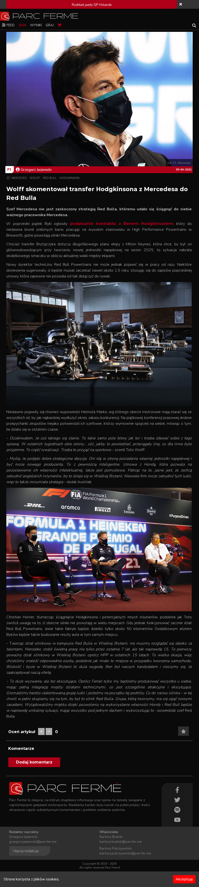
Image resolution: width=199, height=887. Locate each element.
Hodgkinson (69, 178)
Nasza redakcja (26, 851)
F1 (9, 169)
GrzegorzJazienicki (36, 169)
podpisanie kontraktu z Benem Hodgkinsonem (120, 223)
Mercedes (19, 178)
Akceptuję (184, 879)
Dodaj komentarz (34, 762)
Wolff (35, 178)
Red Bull (50, 178)
